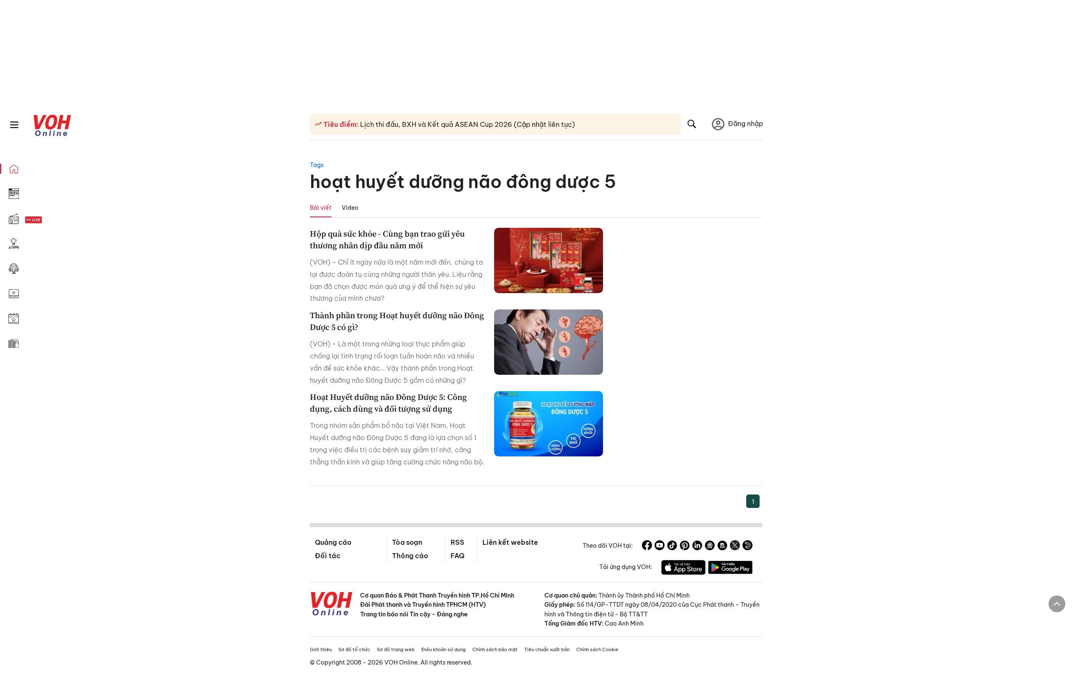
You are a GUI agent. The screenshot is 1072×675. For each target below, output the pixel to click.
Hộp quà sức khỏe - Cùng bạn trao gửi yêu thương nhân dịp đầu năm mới (387, 239)
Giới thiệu (321, 649)
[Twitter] (735, 546)
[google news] (710, 546)
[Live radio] (48, 220)
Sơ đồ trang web (396, 649)
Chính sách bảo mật (495, 649)
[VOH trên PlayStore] (730, 568)
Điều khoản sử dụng (443, 649)
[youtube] (660, 546)
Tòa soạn (407, 542)
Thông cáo (410, 555)
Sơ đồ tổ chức (354, 649)
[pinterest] (685, 546)
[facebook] (647, 546)
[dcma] (722, 546)
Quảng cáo (333, 542)
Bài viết (321, 207)
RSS (457, 542)
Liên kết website (510, 542)
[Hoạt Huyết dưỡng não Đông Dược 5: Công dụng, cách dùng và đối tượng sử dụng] (548, 423)
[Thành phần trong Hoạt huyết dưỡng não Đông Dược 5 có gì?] (548, 342)
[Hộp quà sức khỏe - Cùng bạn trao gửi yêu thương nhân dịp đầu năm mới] (548, 260)
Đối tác (327, 555)
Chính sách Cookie (597, 649)
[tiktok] (672, 546)
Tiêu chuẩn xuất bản (547, 649)
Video (350, 207)
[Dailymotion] (747, 546)
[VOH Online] (331, 604)
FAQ (457, 555)
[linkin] (697, 546)
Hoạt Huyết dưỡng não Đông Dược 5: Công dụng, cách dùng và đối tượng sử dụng (388, 403)
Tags (317, 165)
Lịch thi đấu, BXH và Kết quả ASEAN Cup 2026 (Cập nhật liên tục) (466, 124)
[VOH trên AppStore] (683, 568)
